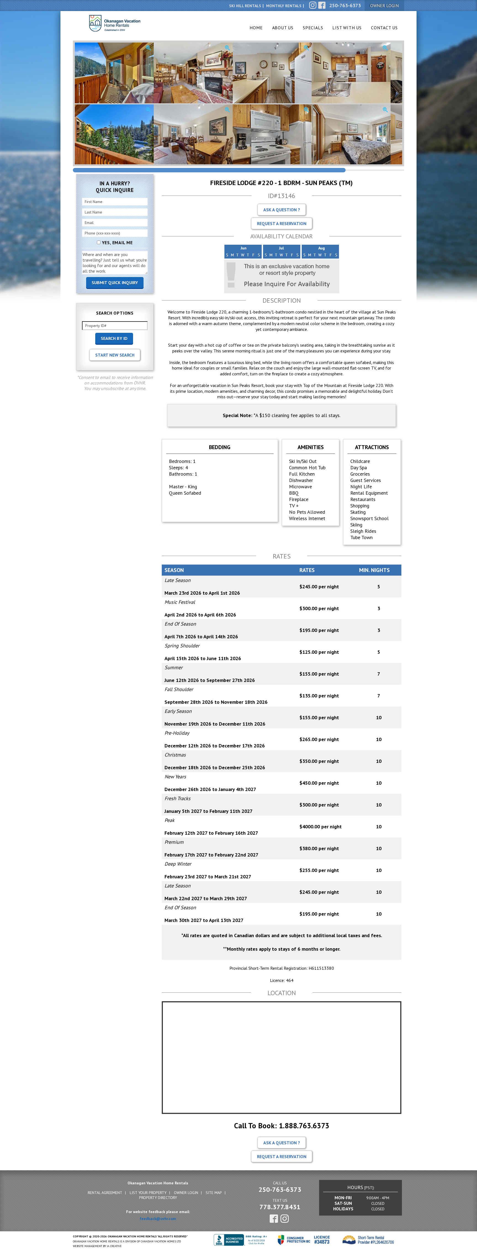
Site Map (214, 1192)
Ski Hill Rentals (245, 5)
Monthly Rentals (283, 5)
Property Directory (158, 1197)
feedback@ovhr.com (158, 1218)
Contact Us (384, 27)
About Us (282, 27)
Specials (313, 27)
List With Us (347, 27)
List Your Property (148, 1192)
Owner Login (186, 1192)
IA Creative (114, 1246)
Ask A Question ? (281, 209)
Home (256, 27)
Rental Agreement (105, 1192)
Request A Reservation (281, 223)
